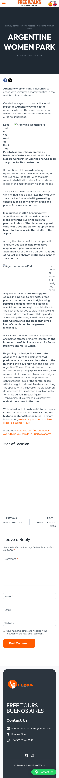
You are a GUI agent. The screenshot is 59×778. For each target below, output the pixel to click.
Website (9, 623)
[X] (10, 80)
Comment (11, 558)
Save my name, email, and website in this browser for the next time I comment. (26, 632)
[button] (43, 772)
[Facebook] (5, 80)
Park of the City (12, 520)
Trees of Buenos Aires (46, 522)
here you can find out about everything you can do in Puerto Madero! (27, 432)
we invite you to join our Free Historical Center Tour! (27, 421)
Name (9, 596)
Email (9, 609)
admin (23, 55)
